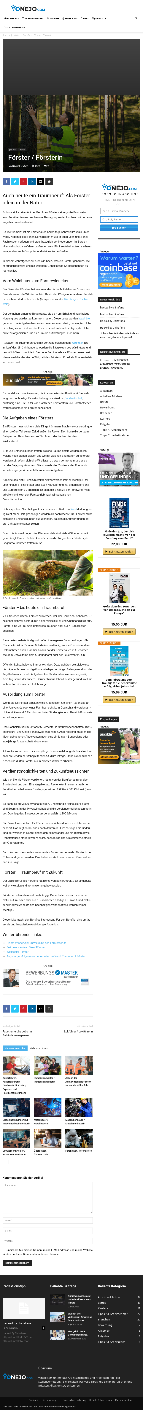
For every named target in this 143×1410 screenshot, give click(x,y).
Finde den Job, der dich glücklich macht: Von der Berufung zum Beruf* (119, 535)
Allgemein (106, 390)
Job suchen (119, 227)
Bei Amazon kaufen (121, 551)
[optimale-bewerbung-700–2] (48, 978)
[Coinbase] (119, 287)
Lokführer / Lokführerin (78, 1031)
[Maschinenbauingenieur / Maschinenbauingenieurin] (16, 1107)
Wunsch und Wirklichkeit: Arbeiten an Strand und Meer (80, 1317)
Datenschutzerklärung (74, 1400)
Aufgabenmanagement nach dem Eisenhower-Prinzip (79, 1299)
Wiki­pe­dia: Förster (17, 951)
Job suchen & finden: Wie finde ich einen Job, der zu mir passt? (119, 335)
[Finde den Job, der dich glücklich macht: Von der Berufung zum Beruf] (119, 513)
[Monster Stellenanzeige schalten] (119, 486)
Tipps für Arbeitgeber (113, 430)
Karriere (54, 18)
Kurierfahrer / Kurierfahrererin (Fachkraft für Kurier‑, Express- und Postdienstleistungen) (14, 1085)
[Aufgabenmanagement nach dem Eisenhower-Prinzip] (57, 1299)
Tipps (85, 18)
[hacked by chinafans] (24, 1308)
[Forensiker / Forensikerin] (79, 1138)
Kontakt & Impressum (100, 1400)
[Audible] (48, 388)
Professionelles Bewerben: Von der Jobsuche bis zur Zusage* (119, 610)
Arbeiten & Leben (34, 18)
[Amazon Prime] (119, 618)
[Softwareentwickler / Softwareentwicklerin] (16, 1138)
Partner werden (123, 1400)
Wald (74, 509)
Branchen (106, 413)
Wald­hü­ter (85, 318)
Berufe (26, 35)
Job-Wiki (99, 18)
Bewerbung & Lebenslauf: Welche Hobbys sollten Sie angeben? (115, 363)
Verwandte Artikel (15, 1048)
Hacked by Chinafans (112, 320)
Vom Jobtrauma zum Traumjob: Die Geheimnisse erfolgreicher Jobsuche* (119, 683)
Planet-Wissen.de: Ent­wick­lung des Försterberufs (36, 942)
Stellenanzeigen (15, 27)
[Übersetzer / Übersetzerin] (47, 1138)
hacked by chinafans (112, 307)
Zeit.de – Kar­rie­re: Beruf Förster (26, 947)
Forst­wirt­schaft (73, 398)
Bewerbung (70, 18)
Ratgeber (106, 424)
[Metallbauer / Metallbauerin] (47, 1107)
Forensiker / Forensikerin (78, 1150)
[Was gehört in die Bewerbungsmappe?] (57, 1335)
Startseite (34, 1400)
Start (5, 35)
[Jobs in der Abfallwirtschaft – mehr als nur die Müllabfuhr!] (79, 1065)
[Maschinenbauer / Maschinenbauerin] (79, 1107)
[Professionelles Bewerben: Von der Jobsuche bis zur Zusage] (119, 588)
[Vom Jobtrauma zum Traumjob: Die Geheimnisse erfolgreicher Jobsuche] (119, 661)
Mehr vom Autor (39, 1048)
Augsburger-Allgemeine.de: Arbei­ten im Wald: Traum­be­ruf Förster (46, 956)
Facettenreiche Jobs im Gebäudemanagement (17, 1033)
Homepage (13, 18)
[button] (135, 18)
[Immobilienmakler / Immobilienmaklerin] (47, 1065)
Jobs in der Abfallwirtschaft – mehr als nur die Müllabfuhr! (78, 1082)
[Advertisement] (71, 67)
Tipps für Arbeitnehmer (115, 435)
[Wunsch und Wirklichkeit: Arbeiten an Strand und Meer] (57, 1317)
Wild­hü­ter (77, 342)
